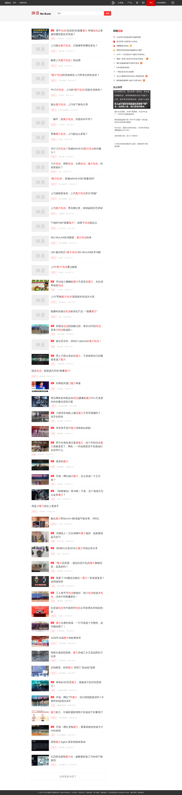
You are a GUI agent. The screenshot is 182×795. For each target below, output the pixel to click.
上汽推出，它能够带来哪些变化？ (74, 45)
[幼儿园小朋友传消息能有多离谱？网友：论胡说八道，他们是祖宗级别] (131, 99)
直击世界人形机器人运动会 (127, 41)
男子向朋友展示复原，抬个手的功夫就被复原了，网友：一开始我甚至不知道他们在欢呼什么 (77, 446)
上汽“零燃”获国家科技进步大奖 (73, 296)
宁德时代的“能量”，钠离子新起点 (74, 222)
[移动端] (113, 2)
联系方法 (82, 792)
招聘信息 (89, 792)
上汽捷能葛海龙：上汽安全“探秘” (74, 193)
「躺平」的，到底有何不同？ (72, 119)
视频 (53, 38)
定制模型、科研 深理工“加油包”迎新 (73, 667)
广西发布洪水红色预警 (125, 72)
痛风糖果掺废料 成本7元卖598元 (129, 80)
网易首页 (8, 3)
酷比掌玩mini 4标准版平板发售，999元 (75, 518)
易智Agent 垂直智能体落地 (68, 742)
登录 (151, 3)
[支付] (137, 2)
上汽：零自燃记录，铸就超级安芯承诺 (77, 208)
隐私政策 (104, 792)
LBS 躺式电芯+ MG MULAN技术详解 (76, 252)
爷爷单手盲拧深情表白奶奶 (73, 428)
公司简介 (75, 792)
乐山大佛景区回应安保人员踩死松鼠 (130, 76)
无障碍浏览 (23, 3)
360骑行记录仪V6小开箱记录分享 (76, 548)
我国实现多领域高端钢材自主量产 (130, 50)
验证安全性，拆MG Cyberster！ (78, 341)
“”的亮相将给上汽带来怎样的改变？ (75, 75)
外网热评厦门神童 (68, 383)
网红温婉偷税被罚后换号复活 (128, 63)
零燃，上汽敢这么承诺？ (69, 134)
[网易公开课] (121, 2)
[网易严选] (130, 2)
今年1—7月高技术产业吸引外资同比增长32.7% (133, 54)
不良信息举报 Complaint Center (118, 792)
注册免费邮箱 (161, 3)
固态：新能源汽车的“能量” (51, 370)
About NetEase (65, 792)
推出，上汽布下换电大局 (69, 104)
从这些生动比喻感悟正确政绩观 (129, 37)
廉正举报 (134, 792)
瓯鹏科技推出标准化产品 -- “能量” (74, 311)
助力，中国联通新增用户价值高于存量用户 (77, 712)
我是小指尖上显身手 (45, 506)
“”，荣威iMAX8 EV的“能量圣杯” (73, 178)
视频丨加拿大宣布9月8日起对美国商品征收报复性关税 (131, 59)
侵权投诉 (141, 792)
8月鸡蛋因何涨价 (123, 67)
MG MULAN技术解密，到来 (71, 237)
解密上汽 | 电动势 (66, 60)
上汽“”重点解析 (64, 267)
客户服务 (96, 792)
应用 (14, 3)
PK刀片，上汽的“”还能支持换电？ (77, 89)
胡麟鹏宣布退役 (123, 46)
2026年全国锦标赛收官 (66, 637)
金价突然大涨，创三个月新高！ (127, 136)
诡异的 (61, 461)
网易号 (54, 51)
